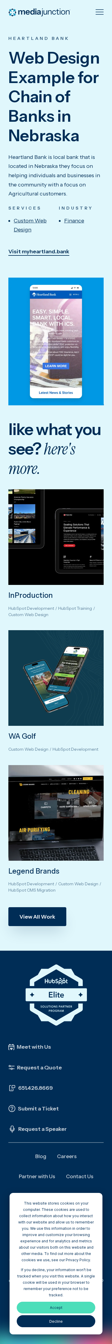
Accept (56, 1307)
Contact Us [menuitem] (79, 1176)
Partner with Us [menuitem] (37, 1176)
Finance (74, 220)
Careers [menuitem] (67, 1156)
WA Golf (22, 736)
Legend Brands (33, 871)
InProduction (30, 595)
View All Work (37, 916)
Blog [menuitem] (40, 1156)
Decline (56, 1321)
